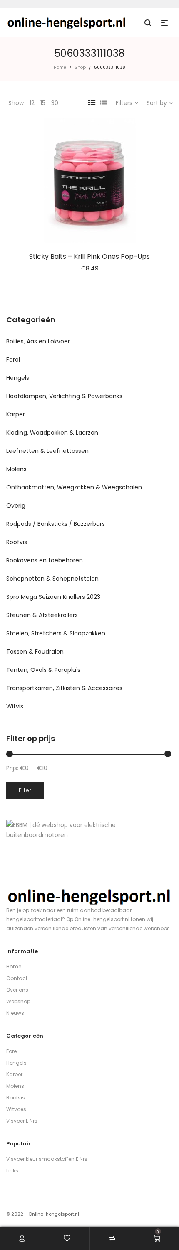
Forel (13, 359)
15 (42, 103)
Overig (15, 505)
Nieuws (15, 1013)
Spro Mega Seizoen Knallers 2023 (53, 597)
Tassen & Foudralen (35, 651)
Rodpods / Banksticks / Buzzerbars (55, 524)
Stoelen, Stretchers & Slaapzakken (55, 633)
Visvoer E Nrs (21, 1120)
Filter (25, 790)
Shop (80, 67)
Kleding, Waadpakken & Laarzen (52, 432)
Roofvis (16, 542)
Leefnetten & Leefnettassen (47, 451)
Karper (15, 414)
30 (54, 103)
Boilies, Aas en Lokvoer (38, 341)
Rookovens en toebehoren (44, 560)
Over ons (17, 989)
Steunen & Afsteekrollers (42, 615)
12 (32, 103)
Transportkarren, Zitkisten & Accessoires (64, 688)
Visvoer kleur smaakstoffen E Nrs (46, 1158)
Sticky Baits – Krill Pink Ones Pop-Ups (89, 256)
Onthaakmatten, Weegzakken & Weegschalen (74, 487)
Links (12, 1170)
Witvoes (16, 1109)
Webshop (18, 1001)
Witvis (14, 706)
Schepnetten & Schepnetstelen (52, 578)
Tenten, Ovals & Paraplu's (43, 670)
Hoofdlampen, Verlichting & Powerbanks (64, 396)
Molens (16, 469)
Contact (16, 978)
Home (60, 67)
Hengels (17, 378)
